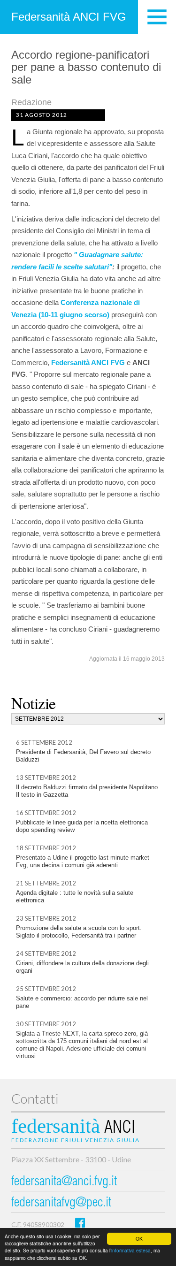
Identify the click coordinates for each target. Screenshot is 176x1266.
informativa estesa (131, 1250)
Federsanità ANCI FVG (68, 16)
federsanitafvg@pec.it (61, 1203)
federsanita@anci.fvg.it (64, 1182)
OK (139, 1238)
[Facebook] (80, 1222)
